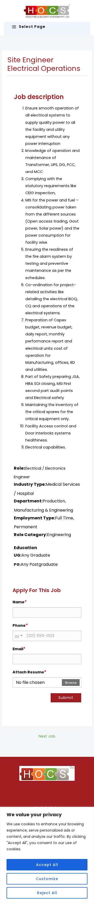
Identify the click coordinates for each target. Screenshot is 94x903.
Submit (65, 697)
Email (19, 649)
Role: (19, 468)
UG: (17, 555)
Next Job (47, 736)
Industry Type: (30, 484)
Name (20, 602)
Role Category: (30, 535)
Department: (28, 501)
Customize (47, 878)
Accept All (47, 864)
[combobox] (18, 636)
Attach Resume (29, 672)
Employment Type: (34, 518)
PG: (17, 564)
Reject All (47, 892)
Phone (20, 625)
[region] (47, 855)
